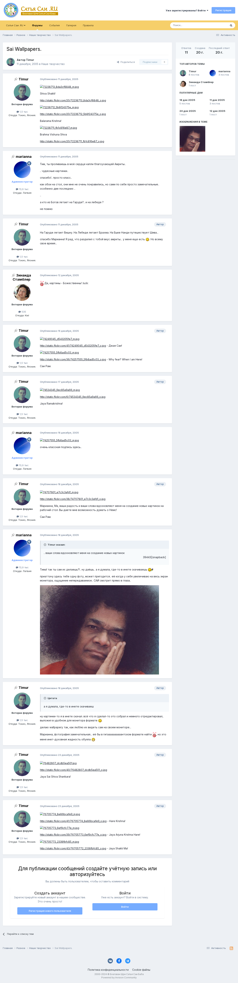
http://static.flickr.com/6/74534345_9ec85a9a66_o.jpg (72, 396)
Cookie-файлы (141, 969)
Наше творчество (53, 63)
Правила (88, 25)
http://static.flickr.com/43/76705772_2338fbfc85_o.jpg (73, 848)
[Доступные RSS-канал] (231, 948)
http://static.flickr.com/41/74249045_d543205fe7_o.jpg (73, 345)
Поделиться (127, 61)
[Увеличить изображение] (59, 86)
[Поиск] (231, 25)
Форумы (37, 25)
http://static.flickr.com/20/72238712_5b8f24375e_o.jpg (73, 114)
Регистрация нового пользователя (50, 910)
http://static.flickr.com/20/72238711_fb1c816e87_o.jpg (72, 141)
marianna (224, 71)
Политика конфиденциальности (108, 969)
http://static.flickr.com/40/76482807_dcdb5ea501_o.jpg (73, 769)
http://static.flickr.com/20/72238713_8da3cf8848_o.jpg (73, 100)
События (54, 25)
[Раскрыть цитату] (45, 544)
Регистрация (223, 10)
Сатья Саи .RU (15, 25)
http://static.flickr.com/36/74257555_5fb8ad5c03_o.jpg (73, 359)
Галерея (71, 25)
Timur (192, 71)
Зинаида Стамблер (201, 82)
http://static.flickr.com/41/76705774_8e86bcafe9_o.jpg (73, 821)
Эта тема (217, 25)
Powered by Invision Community (119, 977)
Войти (125, 906)
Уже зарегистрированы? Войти (186, 10)
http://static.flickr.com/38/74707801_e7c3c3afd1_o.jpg (72, 499)
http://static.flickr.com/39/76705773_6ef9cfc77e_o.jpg (73, 834)
